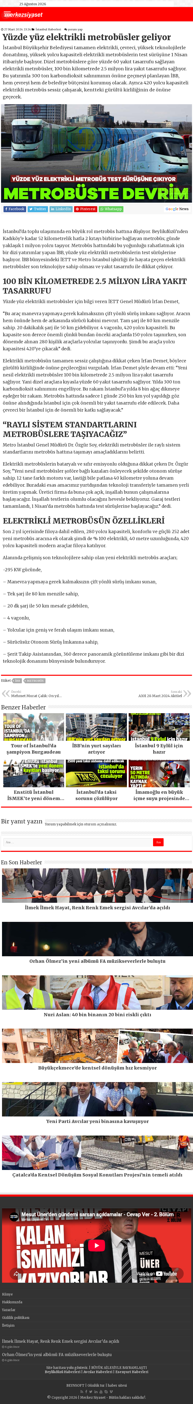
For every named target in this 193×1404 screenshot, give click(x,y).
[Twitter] (91, 1392)
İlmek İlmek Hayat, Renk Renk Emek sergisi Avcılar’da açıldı (60, 1341)
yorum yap (75, 29)
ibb (17, 681)
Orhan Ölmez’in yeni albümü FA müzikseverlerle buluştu (57, 1354)
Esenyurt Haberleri (131, 1372)
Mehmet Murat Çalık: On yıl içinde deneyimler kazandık (35, 694)
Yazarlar (9, 1310)
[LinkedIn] (96, 1392)
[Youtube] (101, 1392)
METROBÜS (35, 681)
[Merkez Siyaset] (22, 14)
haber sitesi (117, 1385)
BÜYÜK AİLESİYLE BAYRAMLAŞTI (119, 1368)
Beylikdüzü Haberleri (62, 1372)
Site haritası (56, 1368)
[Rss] (82, 1392)
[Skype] (106, 1392)
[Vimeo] (111, 1392)
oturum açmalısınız (100, 824)
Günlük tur (96, 1385)
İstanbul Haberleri (48, 29)
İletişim (8, 1325)
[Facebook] (86, 1392)
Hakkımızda (12, 1302)
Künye (7, 1294)
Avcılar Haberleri (97, 1372)
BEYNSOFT (75, 1385)
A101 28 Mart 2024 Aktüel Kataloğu (160, 694)
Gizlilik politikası (15, 1318)
